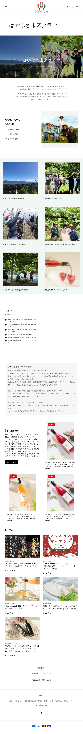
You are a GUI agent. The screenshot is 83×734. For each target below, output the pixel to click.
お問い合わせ (18, 701)
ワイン (16, 643)
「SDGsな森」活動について (41, 680)
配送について (48, 701)
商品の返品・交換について (64, 701)
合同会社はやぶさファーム (41, 673)
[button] (6, 7)
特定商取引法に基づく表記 (33, 701)
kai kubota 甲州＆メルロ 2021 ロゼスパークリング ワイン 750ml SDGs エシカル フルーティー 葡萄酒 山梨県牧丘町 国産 (22, 516)
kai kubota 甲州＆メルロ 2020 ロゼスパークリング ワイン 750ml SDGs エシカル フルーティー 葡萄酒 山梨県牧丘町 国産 (60, 464)
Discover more (11, 462)
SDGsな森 (38, 730)
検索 (10, 701)
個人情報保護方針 (41, 705)
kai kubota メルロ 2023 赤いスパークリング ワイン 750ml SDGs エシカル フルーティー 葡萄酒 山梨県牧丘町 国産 (60, 516)
